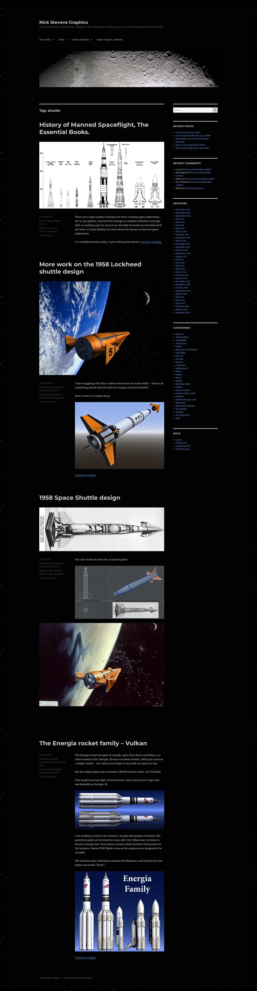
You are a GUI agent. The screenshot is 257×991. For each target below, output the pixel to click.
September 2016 (183, 291)
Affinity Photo (182, 337)
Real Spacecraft (182, 384)
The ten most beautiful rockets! (190, 145)
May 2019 (180, 228)
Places (178, 378)
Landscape (180, 365)
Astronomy (180, 343)
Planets (178, 381)
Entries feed (181, 443)
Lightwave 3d (45, 387)
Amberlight (180, 340)
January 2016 (181, 309)
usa (55, 231)
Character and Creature (186, 349)
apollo (42, 228)
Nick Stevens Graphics (63, 22)
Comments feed (182, 446)
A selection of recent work (187, 132)
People (57, 221)
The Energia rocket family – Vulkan (93, 743)
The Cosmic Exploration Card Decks (192, 148)
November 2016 (182, 284)
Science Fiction (182, 390)
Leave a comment (48, 402)
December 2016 (182, 281)
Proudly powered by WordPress (78, 978)
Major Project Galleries (110, 39)
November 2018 (182, 237)
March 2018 (181, 241)
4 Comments (45, 235)
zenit (57, 772)
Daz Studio (180, 353)
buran (42, 769)
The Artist (45, 39)
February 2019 (182, 234)
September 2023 (183, 216)
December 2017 (182, 244)
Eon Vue (179, 356)
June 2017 (180, 262)
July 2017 (179, 259)
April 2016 (180, 303)
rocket (42, 397)
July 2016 (179, 297)
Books (42, 221)
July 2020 (179, 219)
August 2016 (181, 294)
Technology (181, 409)
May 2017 (179, 266)
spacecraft (58, 387)
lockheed (57, 394)
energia (50, 769)
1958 (41, 394)
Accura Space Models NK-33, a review (193, 135)
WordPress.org (182, 449)
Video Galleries (80, 39)
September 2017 (183, 253)
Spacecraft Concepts (49, 390)
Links (61, 39)
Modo (178, 371)
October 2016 (181, 287)
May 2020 (180, 222)
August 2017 (181, 256)
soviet (50, 231)
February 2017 (182, 275)
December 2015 (182, 312)
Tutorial (179, 412)
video (178, 418)
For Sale (179, 359)
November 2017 (182, 247)
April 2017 (180, 269)
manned (57, 570)
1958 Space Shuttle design (79, 497)
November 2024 (183, 213)
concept (48, 394)
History (49, 221)
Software (179, 396)
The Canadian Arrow (194, 188)
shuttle (42, 231)
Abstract (179, 334)
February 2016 (182, 306)
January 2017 (181, 278)
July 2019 (179, 225)
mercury (50, 228)
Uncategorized (182, 415)
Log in (178, 439)
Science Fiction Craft (185, 393)
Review (42, 224)
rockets (57, 769)
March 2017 (181, 272)
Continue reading (151, 241)
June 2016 (180, 300)
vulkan (50, 772)
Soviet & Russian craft (185, 399)
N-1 (56, 228)
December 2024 (182, 209)
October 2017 (181, 250)
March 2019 (181, 231)
